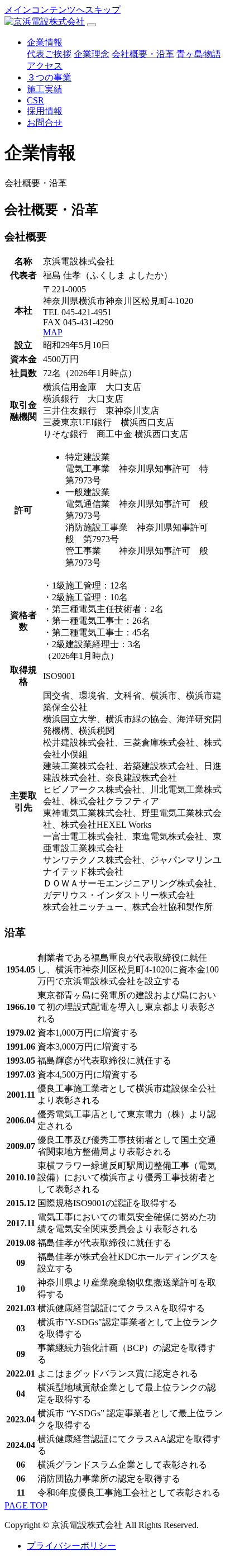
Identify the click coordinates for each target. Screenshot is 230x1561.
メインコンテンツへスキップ (62, 10)
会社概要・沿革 (143, 54)
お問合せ (45, 122)
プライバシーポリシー (71, 1545)
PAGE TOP (25, 1505)
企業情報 (45, 42)
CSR (35, 100)
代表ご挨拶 (49, 54)
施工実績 (45, 89)
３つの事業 (49, 77)
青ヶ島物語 (198, 54)
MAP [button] (53, 332)
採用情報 (45, 111)
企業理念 (91, 54)
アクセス (45, 65)
